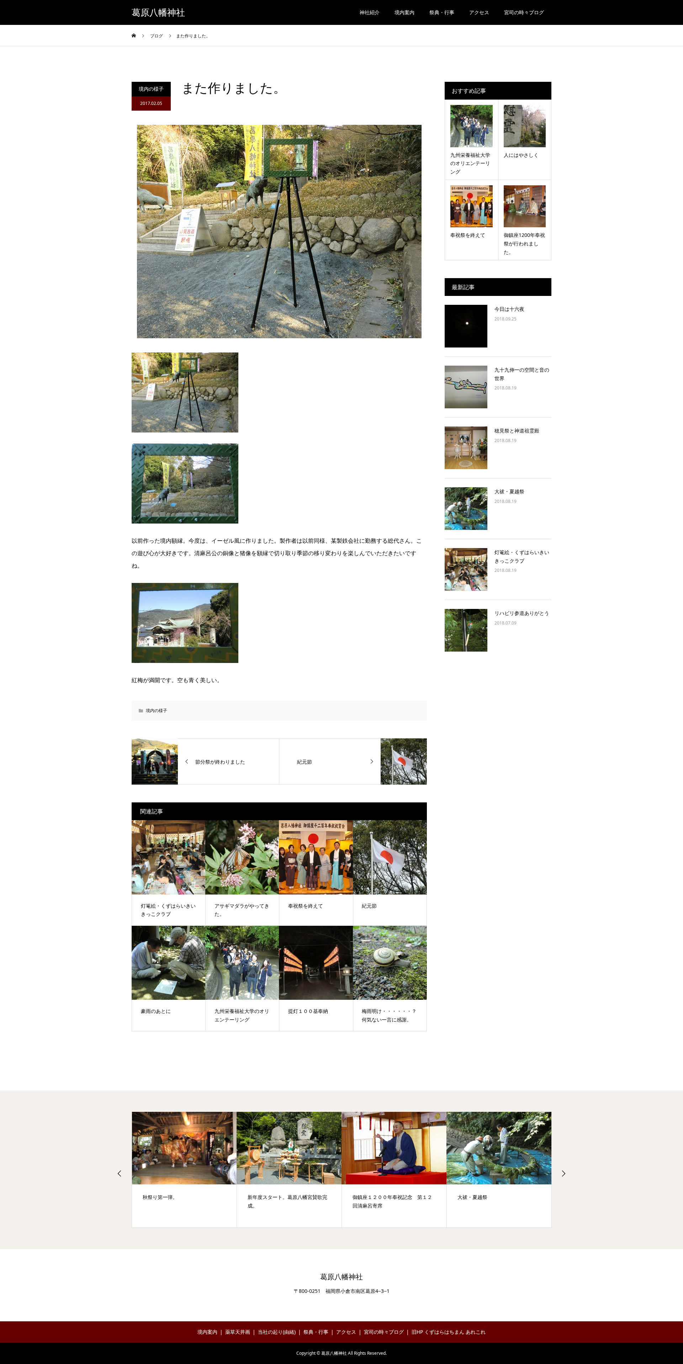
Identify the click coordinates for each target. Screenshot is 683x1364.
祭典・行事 (441, 12)
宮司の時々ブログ (524, 12)
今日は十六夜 (509, 309)
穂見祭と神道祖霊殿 (516, 430)
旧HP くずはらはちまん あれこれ (449, 1331)
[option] (184, 1169)
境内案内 (404, 12)
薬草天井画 (237, 1331)
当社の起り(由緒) (277, 1331)
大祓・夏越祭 (509, 491)
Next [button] (563, 1173)
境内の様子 (151, 88)
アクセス (479, 12)
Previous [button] (119, 1173)
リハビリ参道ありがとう (521, 613)
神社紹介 (370, 12)
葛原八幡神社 (158, 12)
